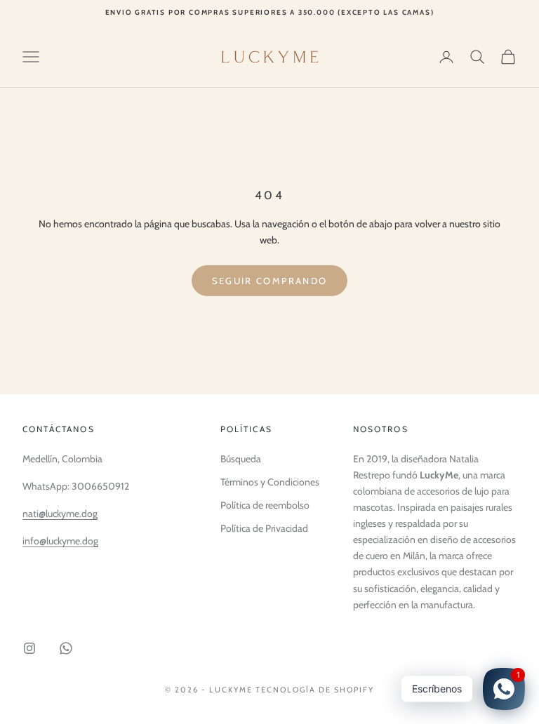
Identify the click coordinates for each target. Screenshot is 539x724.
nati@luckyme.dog (60, 513)
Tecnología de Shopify (314, 690)
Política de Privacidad (264, 528)
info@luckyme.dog (60, 541)
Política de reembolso (265, 505)
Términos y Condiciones (269, 482)
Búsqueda (240, 458)
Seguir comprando (269, 280)
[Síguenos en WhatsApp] (66, 648)
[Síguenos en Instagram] (29, 648)
